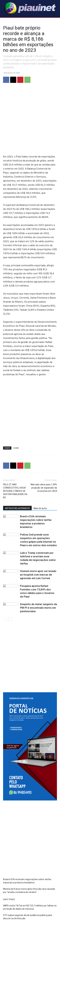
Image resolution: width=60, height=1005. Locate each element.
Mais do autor (40, 508)
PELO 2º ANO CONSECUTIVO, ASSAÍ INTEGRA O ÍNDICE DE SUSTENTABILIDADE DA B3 (15, 491)
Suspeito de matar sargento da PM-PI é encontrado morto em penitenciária (38, 608)
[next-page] (10, 619)
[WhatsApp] (27, 80)
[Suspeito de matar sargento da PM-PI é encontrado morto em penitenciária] (10, 607)
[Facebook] (6, 80)
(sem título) (9, 899)
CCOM (15, 448)
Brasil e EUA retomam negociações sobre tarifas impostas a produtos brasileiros (27, 881)
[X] (13, 80)
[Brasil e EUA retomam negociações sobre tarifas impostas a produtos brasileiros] (10, 520)
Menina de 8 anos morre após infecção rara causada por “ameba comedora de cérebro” (29, 890)
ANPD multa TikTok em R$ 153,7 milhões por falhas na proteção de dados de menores (29, 907)
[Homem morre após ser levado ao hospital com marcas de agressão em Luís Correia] (10, 574)
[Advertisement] (30, 121)
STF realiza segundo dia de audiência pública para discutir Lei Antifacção (27, 917)
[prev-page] (5, 619)
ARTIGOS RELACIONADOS (17, 508)
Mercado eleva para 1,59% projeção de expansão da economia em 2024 (44, 487)
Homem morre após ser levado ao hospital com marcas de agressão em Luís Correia (38, 575)
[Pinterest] (20, 80)
